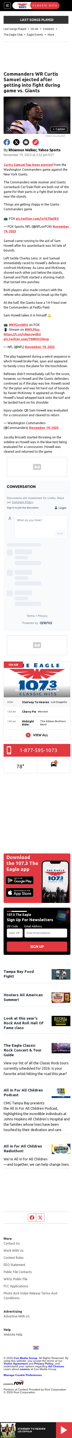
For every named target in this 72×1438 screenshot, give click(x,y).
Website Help (13, 1334)
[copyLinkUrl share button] (35, 142)
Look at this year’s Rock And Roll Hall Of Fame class (23, 1023)
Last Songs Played (15, 28)
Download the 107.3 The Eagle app (22, 863)
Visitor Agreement (16, 1363)
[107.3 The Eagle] (36, 6)
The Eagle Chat (13, 34)
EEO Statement (14, 1265)
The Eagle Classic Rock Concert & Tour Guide (23, 1050)
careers (25, 1369)
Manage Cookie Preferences (23, 1375)
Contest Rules (14, 1257)
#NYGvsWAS (18, 325)
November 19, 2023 (40, 347)
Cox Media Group (25, 1358)
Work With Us (14, 1250)
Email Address (33, 926)
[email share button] (26, 142)
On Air (34, 28)
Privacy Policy (43, 1363)
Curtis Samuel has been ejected (28, 165)
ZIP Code (12, 926)
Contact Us (12, 1243)
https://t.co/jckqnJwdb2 (22, 334)
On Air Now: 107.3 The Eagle (37, 690)
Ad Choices (56, 1366)
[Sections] (7, 5)
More (51, 34)
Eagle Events (35, 34)
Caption (59, 129)
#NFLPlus (32, 329)
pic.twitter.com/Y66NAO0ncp (26, 339)
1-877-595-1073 (38, 750)
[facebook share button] (7, 142)
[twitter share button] (16, 142)
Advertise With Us (17, 1316)
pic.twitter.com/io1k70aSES (37, 218)
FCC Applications (16, 1286)
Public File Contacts (18, 1272)
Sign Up (37, 947)
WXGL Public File (15, 1279)
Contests (48, 28)
